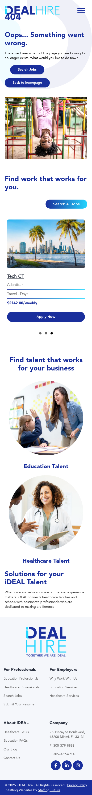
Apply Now (46, 317)
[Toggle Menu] (81, 10)
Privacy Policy (77, 785)
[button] (27, 69)
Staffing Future (49, 790)
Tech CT (15, 276)
